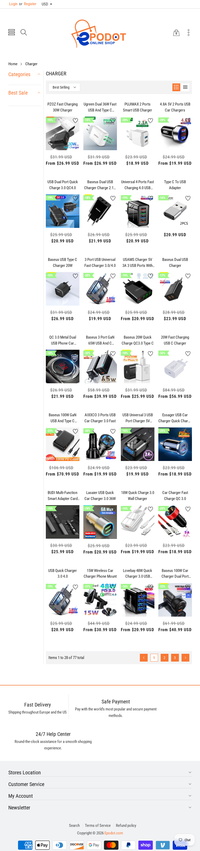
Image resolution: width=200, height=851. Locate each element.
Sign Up (151, 464)
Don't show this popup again (103, 476)
